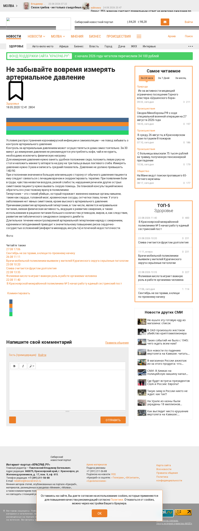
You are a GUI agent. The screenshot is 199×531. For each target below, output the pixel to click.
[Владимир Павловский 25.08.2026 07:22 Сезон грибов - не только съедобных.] (95, 4)
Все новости (163, 469)
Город (108, 46)
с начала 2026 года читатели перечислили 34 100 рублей (84, 56)
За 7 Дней (163, 78)
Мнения (77, 36)
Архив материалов (96, 464)
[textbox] (67, 389)
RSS (113, 474)
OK (100, 513)
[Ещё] (191, 46)
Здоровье (16, 46)
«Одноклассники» (96, 481)
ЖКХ (134, 46)
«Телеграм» (117, 477)
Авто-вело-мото (42, 46)
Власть (94, 46)
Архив (172, 36)
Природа (142, 86)
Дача (121, 46)
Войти (42, 355)
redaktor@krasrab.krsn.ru (27, 481)
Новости (35, 36)
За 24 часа (147, 78)
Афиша (63, 46)
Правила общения (117, 342)
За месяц (180, 78)
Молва (56, 36)
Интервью (149, 46)
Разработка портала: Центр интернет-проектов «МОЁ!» (174, 522)
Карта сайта (163, 465)
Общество (143, 171)
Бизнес (95, 36)
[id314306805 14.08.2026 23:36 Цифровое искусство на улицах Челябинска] (149, 4)
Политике (117, 499)
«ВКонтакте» (132, 477)
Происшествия (119, 36)
